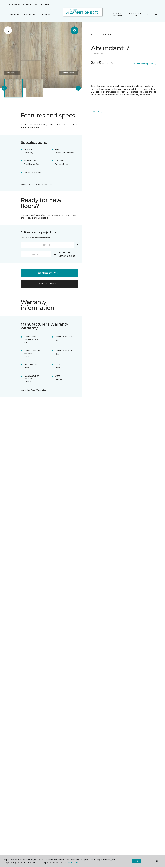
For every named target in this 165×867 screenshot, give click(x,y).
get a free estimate (48, 273)
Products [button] (14, 15)
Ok (136, 861)
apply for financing (47, 283)
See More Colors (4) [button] (69, 73)
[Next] (78, 88)
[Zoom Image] (8, 30)
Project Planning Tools (143, 64)
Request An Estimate (135, 14)
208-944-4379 (46, 4)
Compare (95, 111)
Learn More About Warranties (33, 390)
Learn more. (73, 862)
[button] (147, 14)
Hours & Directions (116, 14)
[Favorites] (151, 14)
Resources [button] (29, 15)
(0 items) (156, 14)
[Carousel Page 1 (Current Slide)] (13, 88)
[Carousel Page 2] (35, 88)
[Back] (4, 88)
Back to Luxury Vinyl (103, 34)
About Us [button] (45, 15)
